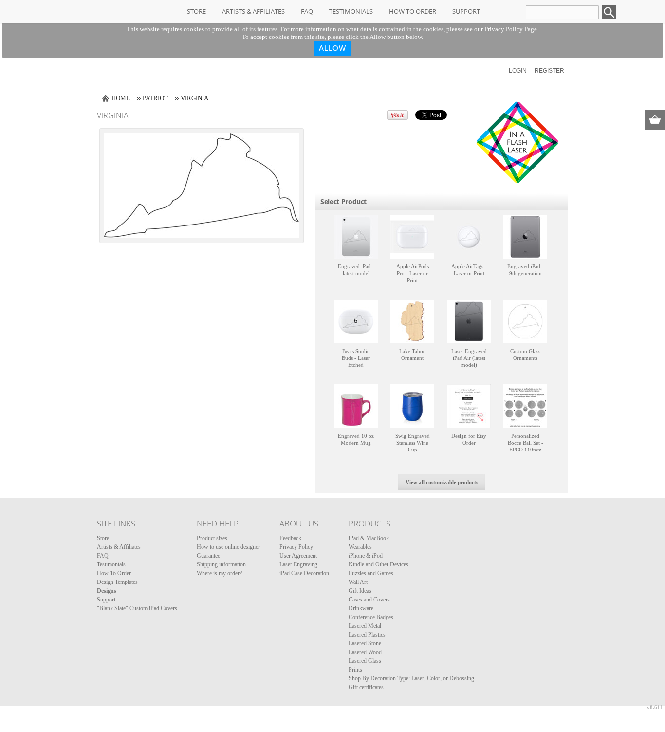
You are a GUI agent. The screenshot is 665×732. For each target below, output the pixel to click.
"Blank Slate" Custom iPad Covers (137, 608)
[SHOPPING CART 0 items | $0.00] (655, 120)
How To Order (412, 11)
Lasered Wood (365, 652)
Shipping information (221, 564)
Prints (355, 669)
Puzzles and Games (371, 573)
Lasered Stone (365, 643)
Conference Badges (371, 617)
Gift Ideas (360, 590)
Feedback (290, 538)
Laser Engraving (298, 564)
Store (196, 11)
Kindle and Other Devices (378, 564)
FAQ (307, 11)
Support (466, 11)
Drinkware (361, 608)
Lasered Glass (365, 660)
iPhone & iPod (366, 555)
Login (518, 70)
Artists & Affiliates (253, 11)
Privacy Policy (296, 547)
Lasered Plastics (367, 634)
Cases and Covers (369, 599)
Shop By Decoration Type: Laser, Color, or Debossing (411, 678)
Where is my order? (219, 573)
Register (549, 70)
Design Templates (117, 582)
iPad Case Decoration (304, 573)
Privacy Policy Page (510, 29)
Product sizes (212, 538)
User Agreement (298, 555)
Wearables (360, 547)
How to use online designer (228, 547)
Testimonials (351, 11)
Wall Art (358, 582)
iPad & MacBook (369, 538)
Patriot (155, 98)
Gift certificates (366, 687)
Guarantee (208, 555)
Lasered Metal (365, 625)
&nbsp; (356, 237)
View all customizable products (442, 482)
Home (120, 98)
